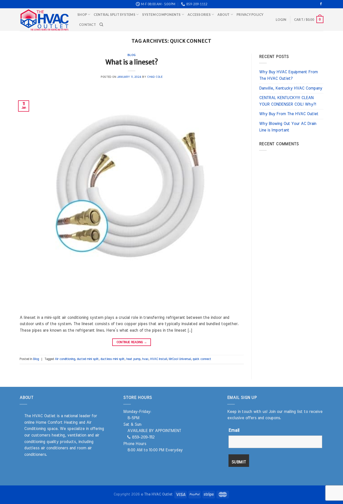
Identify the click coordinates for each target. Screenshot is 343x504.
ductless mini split (112, 359)
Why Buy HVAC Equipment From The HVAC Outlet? (288, 75)
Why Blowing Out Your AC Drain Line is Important (287, 127)
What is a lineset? (131, 62)
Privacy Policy (250, 15)
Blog (132, 55)
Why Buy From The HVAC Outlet (288, 114)
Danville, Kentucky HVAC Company (290, 88)
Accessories (199, 15)
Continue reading (132, 342)
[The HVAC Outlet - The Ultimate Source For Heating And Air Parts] (45, 19)
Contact (87, 25)
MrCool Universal (180, 359)
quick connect (202, 359)
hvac (145, 359)
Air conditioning (65, 359)
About (223, 15)
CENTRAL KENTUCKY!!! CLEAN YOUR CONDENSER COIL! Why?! (287, 101)
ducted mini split (88, 359)
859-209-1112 (142, 437)
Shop (82, 15)
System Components (161, 15)
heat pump (133, 359)
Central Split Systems (114, 15)
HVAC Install (158, 359)
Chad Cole (154, 77)
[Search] (101, 24)
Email (233, 430)
